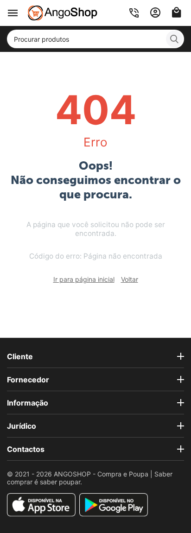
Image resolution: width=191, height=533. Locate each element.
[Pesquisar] (174, 39)
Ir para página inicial (84, 279)
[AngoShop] (62, 12)
